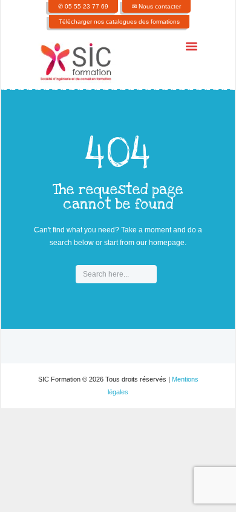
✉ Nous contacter (156, 6)
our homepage (160, 242)
